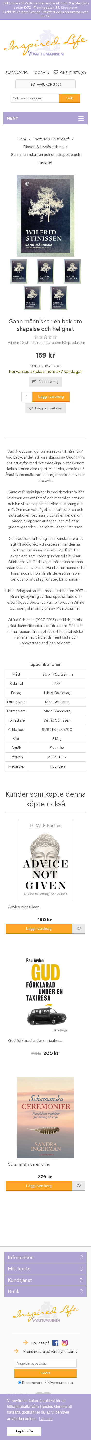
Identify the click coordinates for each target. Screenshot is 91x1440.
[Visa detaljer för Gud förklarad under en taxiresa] (46, 994)
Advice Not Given (23, 907)
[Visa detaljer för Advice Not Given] (46, 860)
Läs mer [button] (46, 1419)
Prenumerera (32, 1382)
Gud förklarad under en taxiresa (35, 1040)
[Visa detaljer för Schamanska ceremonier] (46, 1118)
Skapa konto (16, 72)
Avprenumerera (61, 1382)
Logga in (41, 72)
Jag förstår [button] (24, 1431)
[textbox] (35, 98)
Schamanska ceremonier (29, 1164)
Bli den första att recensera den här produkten (46, 342)
